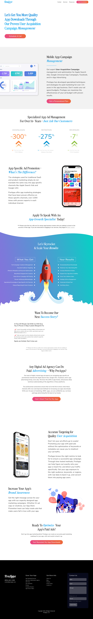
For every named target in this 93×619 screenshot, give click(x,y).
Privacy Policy (49, 583)
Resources (71, 2)
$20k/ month (70, 227)
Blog (47, 580)
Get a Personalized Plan (58, 101)
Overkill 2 (76, 152)
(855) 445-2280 (10, 580)
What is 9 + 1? (73, 596)
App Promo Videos (30, 588)
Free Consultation (82, 2)
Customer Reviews (30, 587)
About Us (48, 578)
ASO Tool (28, 582)
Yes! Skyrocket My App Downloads (46, 542)
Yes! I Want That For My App (46, 399)
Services (65, 2)
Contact (59, 2)
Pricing (27, 585)
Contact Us (48, 585)
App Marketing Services (31, 578)
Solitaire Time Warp (46, 152)
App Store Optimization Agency (33, 580)
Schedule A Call (15, 36)
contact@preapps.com (10, 582)
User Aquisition (29, 583)
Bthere (20, 152)
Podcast (48, 582)
